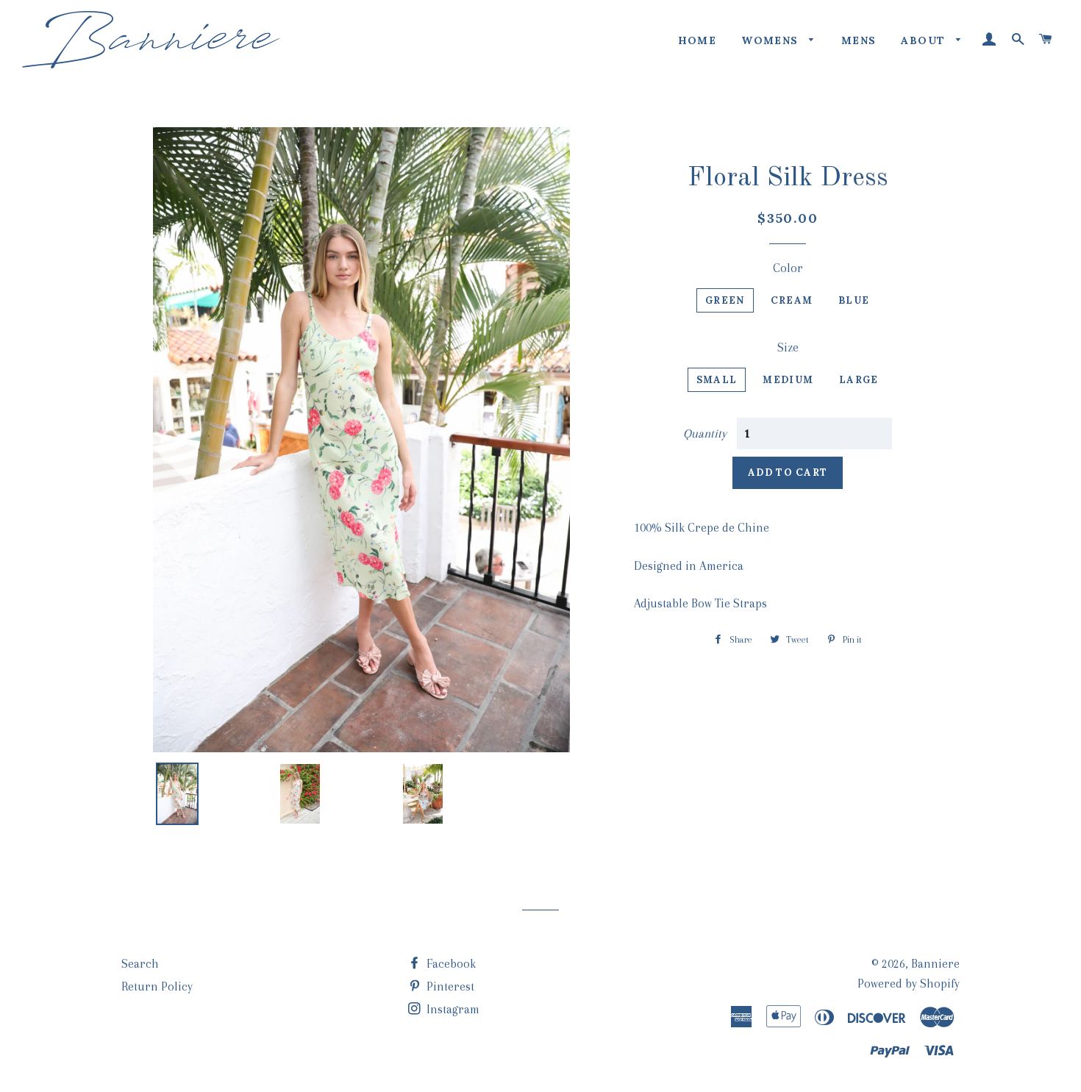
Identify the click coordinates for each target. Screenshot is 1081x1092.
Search (140, 964)
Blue (853, 300)
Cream (792, 300)
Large (859, 380)
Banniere (935, 964)
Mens (859, 40)
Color (788, 268)
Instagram (451, 1009)
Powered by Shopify (908, 984)
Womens (771, 40)
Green (725, 300)
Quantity (705, 433)
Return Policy (157, 986)
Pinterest (449, 986)
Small (717, 380)
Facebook (450, 964)
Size (788, 347)
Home (697, 40)
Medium (788, 380)
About (925, 40)
